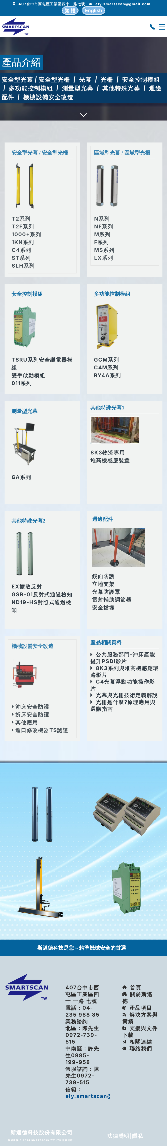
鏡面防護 (103, 576)
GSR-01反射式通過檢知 (42, 594)
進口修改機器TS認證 (41, 730)
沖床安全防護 (31, 707)
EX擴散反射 (27, 586)
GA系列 (21, 477)
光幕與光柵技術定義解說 (125, 695)
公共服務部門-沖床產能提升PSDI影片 (122, 657)
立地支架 (103, 584)
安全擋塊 (103, 607)
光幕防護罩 (106, 592)
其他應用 (26, 722)
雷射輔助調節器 (112, 599)
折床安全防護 (31, 714)
